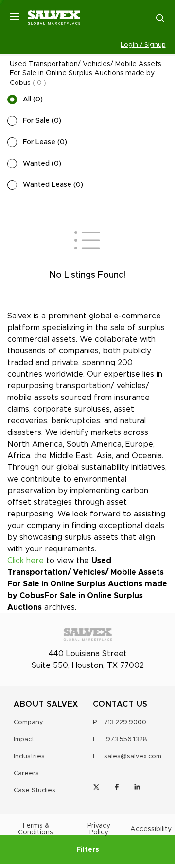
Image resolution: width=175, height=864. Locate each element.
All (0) (33, 99)
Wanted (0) (42, 163)
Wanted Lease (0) (53, 185)
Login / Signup (143, 45)
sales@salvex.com (132, 756)
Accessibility (151, 829)
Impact (24, 739)
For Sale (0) (42, 120)
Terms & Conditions (35, 829)
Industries (29, 756)
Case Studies (34, 790)
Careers (26, 773)
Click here (25, 561)
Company (28, 722)
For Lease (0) (45, 142)
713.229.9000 (125, 722)
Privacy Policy (99, 829)
